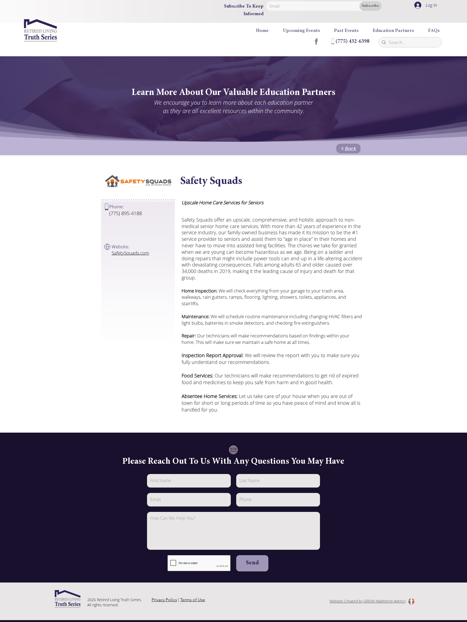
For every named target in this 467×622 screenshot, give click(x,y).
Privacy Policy (164, 599)
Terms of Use (192, 599)
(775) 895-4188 (125, 213)
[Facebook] (316, 41)
